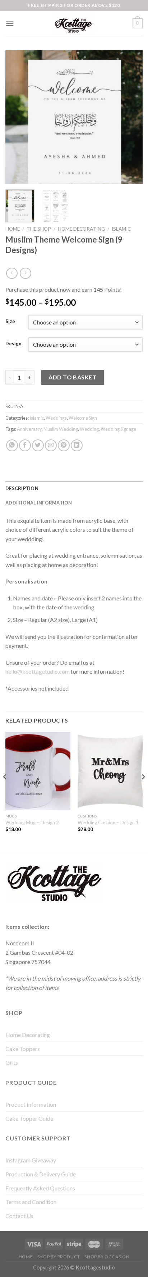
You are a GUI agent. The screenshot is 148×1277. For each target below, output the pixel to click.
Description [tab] (21, 488)
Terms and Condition (30, 1201)
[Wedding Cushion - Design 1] (110, 771)
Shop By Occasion (106, 1256)
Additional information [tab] (38, 503)
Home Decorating (81, 229)
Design (13, 343)
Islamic (121, 229)
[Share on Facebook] (25, 445)
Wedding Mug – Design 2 (32, 822)
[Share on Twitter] (38, 445)
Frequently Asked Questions (40, 1188)
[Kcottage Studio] (74, 23)
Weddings (56, 418)
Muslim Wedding (60, 429)
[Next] (130, 117)
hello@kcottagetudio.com (37, 671)
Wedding (89, 429)
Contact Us (19, 1215)
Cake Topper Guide (29, 1118)
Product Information (30, 1104)
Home (12, 229)
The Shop (39, 229)
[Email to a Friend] (51, 445)
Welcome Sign (83, 418)
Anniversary (29, 429)
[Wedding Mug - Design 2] (37, 771)
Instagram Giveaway (30, 1160)
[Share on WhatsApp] (12, 445)
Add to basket (72, 377)
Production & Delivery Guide (40, 1174)
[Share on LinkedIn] (77, 445)
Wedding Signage (118, 429)
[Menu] (9, 23)
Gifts (11, 1062)
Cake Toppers (22, 1048)
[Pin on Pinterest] (64, 445)
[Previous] (17, 117)
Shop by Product (58, 1256)
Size (10, 321)
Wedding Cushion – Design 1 (108, 822)
